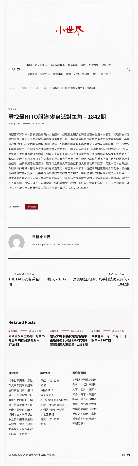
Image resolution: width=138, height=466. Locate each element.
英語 (95, 73)
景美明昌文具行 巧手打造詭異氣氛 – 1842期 (101, 279)
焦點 (29, 65)
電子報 (104, 73)
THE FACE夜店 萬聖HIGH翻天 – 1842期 (37, 279)
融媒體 (85, 73)
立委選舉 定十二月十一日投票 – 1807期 (109, 338)
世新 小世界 (14, 123)
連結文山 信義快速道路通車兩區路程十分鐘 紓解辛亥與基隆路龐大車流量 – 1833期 (69, 340)
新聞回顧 (12, 109)
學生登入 (51, 454)
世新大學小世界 (37, 454)
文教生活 (32, 73)
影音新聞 (39, 65)
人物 (76, 73)
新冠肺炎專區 (58, 65)
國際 (83, 65)
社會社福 (93, 65)
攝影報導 (73, 65)
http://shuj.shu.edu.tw (50, 244)
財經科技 (45, 73)
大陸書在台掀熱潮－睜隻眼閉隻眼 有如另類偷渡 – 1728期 (26, 340)
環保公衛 (106, 65)
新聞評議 (58, 73)
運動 (68, 73)
